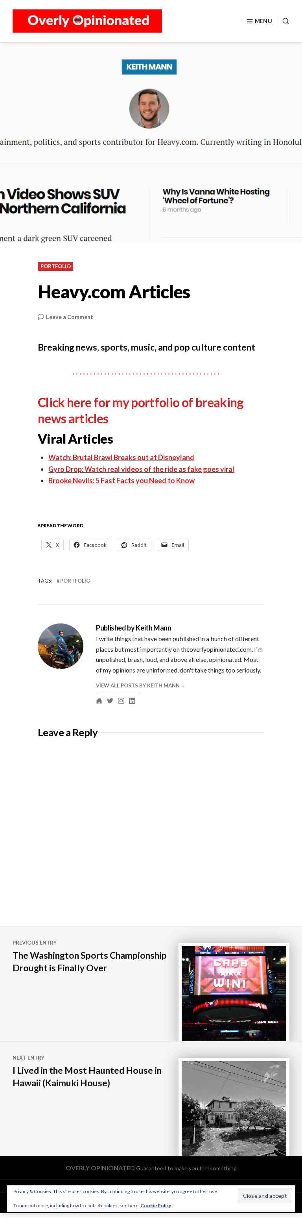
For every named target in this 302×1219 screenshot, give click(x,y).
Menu (263, 21)
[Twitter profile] (110, 701)
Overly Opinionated (100, 1167)
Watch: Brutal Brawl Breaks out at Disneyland (121, 457)
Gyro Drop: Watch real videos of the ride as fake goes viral (141, 469)
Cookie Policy (155, 1205)
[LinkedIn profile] (132, 701)
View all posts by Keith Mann (138, 685)
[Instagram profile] (121, 701)
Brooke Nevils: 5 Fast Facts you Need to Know (121, 480)
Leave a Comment (69, 317)
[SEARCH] (283, 21)
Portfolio (56, 266)
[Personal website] (99, 701)
